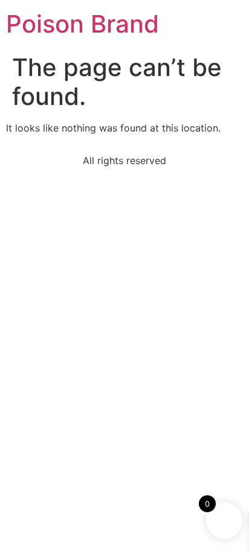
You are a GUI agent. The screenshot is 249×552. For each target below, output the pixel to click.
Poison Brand (82, 24)
